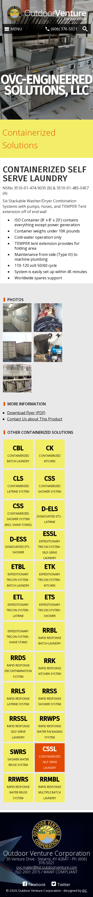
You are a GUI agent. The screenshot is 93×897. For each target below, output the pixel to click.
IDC (84, 890)
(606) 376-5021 (64, 29)
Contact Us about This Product (34, 419)
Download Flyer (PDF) (26, 412)
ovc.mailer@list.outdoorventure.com (46, 867)
